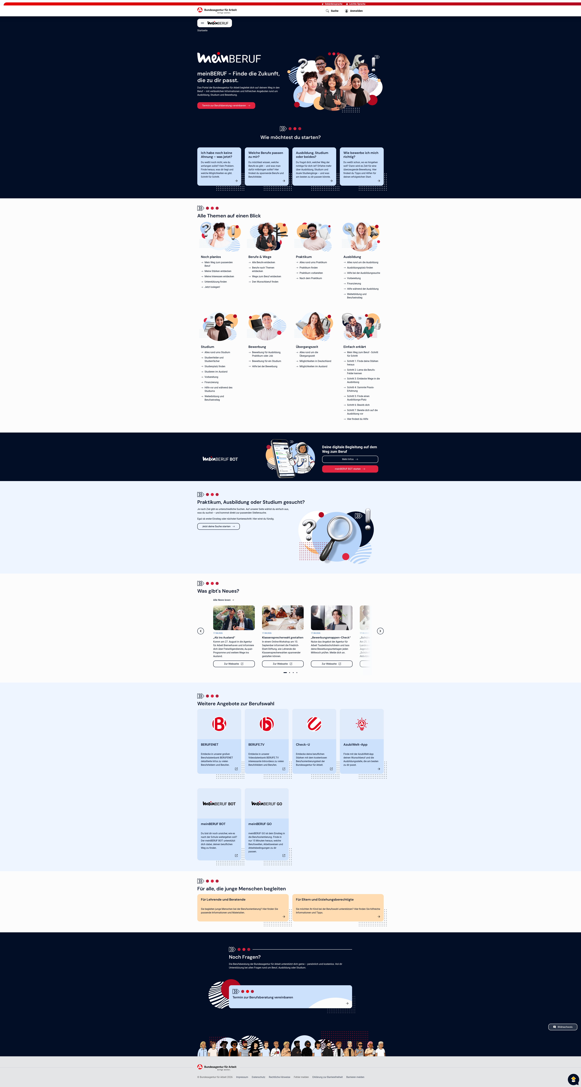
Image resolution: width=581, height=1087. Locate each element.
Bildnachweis (565, 1026)
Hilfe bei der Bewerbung (264, 366)
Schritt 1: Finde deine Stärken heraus (362, 363)
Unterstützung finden (216, 281)
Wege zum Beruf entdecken (266, 276)
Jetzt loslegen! (212, 287)
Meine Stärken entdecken (218, 271)
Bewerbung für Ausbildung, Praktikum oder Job (266, 354)
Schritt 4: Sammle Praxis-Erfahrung (360, 389)
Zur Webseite (233, 663)
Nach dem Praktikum (311, 278)
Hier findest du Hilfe (357, 419)
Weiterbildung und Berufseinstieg (356, 296)
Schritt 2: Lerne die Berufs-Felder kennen (361, 371)
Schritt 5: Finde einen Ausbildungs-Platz (358, 398)
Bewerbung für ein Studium (266, 361)
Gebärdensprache (333, 4)
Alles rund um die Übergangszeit (309, 354)
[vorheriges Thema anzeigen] (200, 637)
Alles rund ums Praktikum (313, 262)
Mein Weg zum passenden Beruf (219, 264)
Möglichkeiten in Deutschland (315, 361)
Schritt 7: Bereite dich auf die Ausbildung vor (362, 412)
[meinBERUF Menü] (214, 23)
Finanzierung (354, 283)
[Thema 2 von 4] (289, 672)
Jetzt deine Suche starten (216, 526)
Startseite (202, 30)
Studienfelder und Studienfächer (214, 359)
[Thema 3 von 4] (293, 672)
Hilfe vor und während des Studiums (218, 389)
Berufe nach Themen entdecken (263, 269)
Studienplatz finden (215, 366)
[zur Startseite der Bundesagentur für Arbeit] (217, 10)
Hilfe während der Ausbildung (363, 288)
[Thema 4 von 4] (297, 672)
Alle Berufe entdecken (263, 262)
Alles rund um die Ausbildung (362, 262)
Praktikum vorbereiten (311, 273)
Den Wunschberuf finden (265, 281)
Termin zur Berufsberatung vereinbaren (224, 105)
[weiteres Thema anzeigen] (380, 637)
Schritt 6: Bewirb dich (358, 405)
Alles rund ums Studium (217, 352)
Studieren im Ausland (216, 371)
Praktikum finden (309, 267)
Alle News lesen (222, 600)
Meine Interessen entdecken (219, 276)
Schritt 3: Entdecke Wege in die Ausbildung (363, 380)
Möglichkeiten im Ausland (313, 366)
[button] (332, 11)
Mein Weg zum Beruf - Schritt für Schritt (362, 354)
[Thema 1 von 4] (285, 672)
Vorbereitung (354, 278)
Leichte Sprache (357, 4)
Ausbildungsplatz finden (360, 267)
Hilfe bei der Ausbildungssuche (363, 273)
